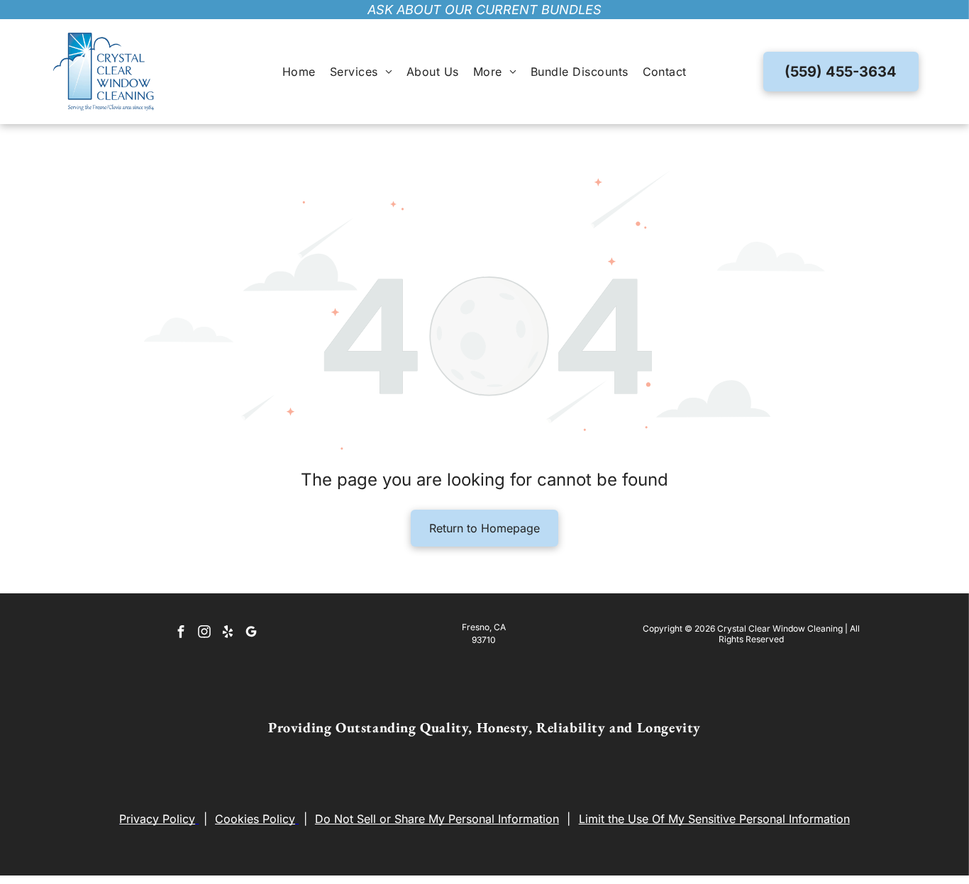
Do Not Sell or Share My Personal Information (437, 819)
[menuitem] (299, 71)
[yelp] (228, 633)
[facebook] (181, 633)
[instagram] (204, 633)
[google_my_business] (251, 633)
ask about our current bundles (484, 9)
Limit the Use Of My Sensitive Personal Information (714, 819)
